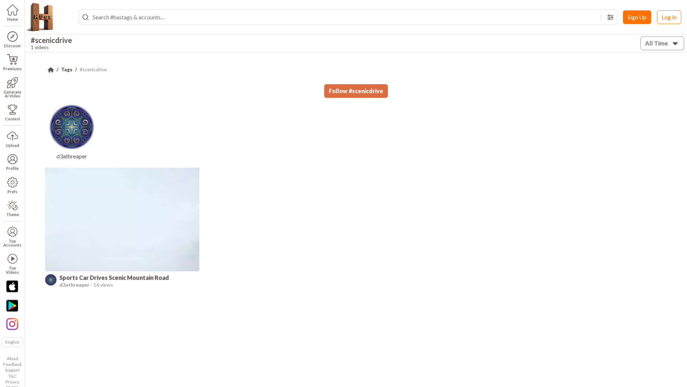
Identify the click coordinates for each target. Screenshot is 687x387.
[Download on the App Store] (12, 286)
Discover (12, 45)
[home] (39, 17)
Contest (12, 118)
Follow (356, 90)
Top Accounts (12, 243)
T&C (12, 376)
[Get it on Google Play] (12, 306)
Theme (12, 214)
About (12, 358)
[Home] (51, 70)
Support (12, 370)
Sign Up (637, 17)
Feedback (12, 364)
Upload (12, 145)
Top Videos (12, 270)
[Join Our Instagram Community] (12, 323)
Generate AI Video (12, 94)
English (12, 342)
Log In (669, 17)
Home (12, 19)
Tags (66, 69)
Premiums (12, 68)
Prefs (13, 191)
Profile (12, 168)
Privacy (12, 381)
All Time (656, 43)
